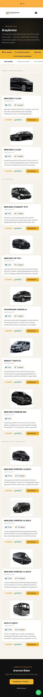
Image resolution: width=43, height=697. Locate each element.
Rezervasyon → (32, 120)
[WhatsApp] (38, 692)
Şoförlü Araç (21, 688)
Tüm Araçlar (8, 61)
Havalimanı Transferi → (21, 681)
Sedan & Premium (23, 61)
